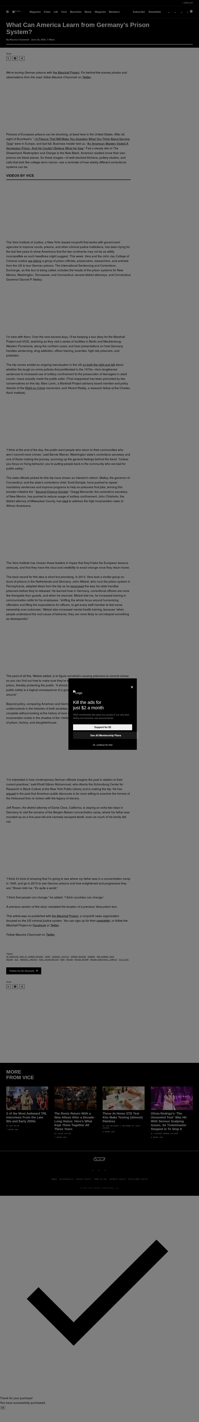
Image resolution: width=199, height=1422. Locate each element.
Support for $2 (102, 727)
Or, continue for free (103, 745)
